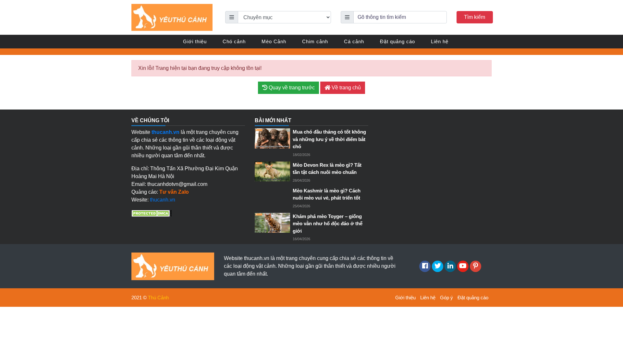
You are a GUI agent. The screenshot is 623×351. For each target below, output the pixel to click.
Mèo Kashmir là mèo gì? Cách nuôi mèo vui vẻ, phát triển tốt (326, 194)
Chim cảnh (315, 41)
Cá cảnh (354, 41)
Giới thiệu (195, 41)
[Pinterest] (475, 266)
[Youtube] (463, 266)
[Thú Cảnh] (172, 17)
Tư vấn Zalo (174, 192)
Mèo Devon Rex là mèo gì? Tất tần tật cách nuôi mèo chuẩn (327, 168)
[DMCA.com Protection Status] (151, 212)
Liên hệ (439, 41)
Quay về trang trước (291, 87)
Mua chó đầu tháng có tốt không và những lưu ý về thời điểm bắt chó (329, 139)
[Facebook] (425, 266)
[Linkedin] (450, 266)
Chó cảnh (234, 41)
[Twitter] (437, 266)
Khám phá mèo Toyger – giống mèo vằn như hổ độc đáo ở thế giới (327, 224)
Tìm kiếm (474, 17)
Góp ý (446, 297)
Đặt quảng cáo (397, 41)
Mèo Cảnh (274, 41)
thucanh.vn (162, 199)
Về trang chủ (345, 87)
